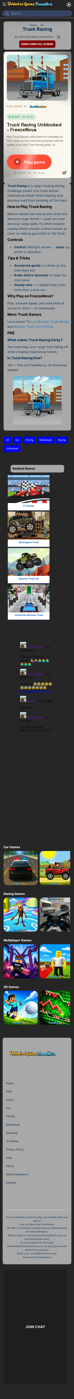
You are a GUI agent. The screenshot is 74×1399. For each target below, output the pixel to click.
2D (7, 440)
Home (10, 1083)
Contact (11, 1182)
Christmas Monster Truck (28, 615)
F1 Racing (28, 505)
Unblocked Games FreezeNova (36, 36)
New (9, 1091)
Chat (9, 1157)
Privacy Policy (15, 1149)
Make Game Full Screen (37, 44)
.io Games (12, 1141)
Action (10, 1099)
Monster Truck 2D (29, 578)
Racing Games (14, 894)
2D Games (11, 987)
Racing (62, 440)
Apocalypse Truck (29, 542)
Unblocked (12, 448)
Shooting (11, 1132)
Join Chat (35, 1327)
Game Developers (17, 1174)
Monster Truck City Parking (33, 326)
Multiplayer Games (17, 940)
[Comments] (58, 37)
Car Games (12, 847)
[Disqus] (36, 687)
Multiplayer (45, 440)
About (10, 1166)
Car (17, 440)
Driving (29, 440)
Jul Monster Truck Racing (50, 322)
